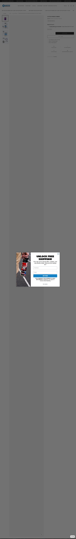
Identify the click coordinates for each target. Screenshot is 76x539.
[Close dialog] (58, 254)
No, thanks (45, 284)
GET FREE (45, 276)
